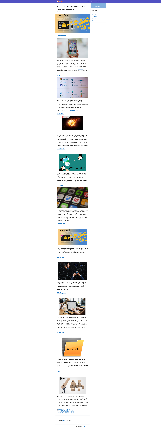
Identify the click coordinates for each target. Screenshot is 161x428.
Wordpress (68, 409)
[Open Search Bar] (103, 1)
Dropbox (60, 185)
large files (67, 410)
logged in (63, 420)
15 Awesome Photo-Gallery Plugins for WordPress (66, 411)
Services (92, 1)
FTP (58, 75)
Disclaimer (94, 12)
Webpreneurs (87, 1)
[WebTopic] (60, 1)
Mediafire (60, 114)
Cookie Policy (94, 16)
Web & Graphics (79, 1)
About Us (94, 18)
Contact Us (94, 20)
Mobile (65, 409)
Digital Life (98, 1)
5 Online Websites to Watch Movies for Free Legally (66, 412)
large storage (71, 410)
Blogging (59, 409)
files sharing (60, 410)
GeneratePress (85, 426)
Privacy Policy (95, 14)
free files (63, 410)
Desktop (62, 409)
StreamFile (60, 332)
